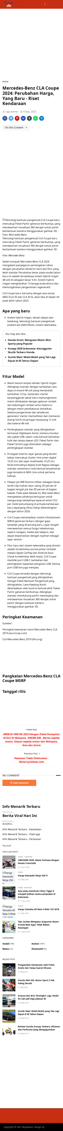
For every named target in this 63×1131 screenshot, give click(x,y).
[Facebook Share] (4, 118)
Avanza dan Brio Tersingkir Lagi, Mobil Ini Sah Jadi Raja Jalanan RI (38, 997)
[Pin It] (17, 118)
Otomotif (28, 856)
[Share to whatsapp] (35, 118)
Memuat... (8, 811)
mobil (20, 887)
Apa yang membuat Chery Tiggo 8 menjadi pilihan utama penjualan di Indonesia (36, 893)
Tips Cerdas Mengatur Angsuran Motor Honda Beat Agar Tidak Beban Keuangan (38, 924)
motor (21, 856)
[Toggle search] (53, 4)
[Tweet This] (11, 118)
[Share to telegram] (41, 118)
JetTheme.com (52, 1127)
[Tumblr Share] (29, 118)
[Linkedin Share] (23, 118)
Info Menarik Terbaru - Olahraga (21, 834)
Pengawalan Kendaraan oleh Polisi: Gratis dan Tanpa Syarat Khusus (36, 966)
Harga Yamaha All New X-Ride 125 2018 (38, 909)
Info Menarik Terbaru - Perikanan (21, 839)
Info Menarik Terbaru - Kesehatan (21, 829)
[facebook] (41, 4)
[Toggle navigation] (58, 4)
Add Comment (21, 782)
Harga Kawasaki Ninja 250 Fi (33, 875)
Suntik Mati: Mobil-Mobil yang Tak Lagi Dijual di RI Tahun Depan (38, 1013)
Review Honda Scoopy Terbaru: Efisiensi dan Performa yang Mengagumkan (39, 1028)
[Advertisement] (31, 44)
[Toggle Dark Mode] (47, 4)
